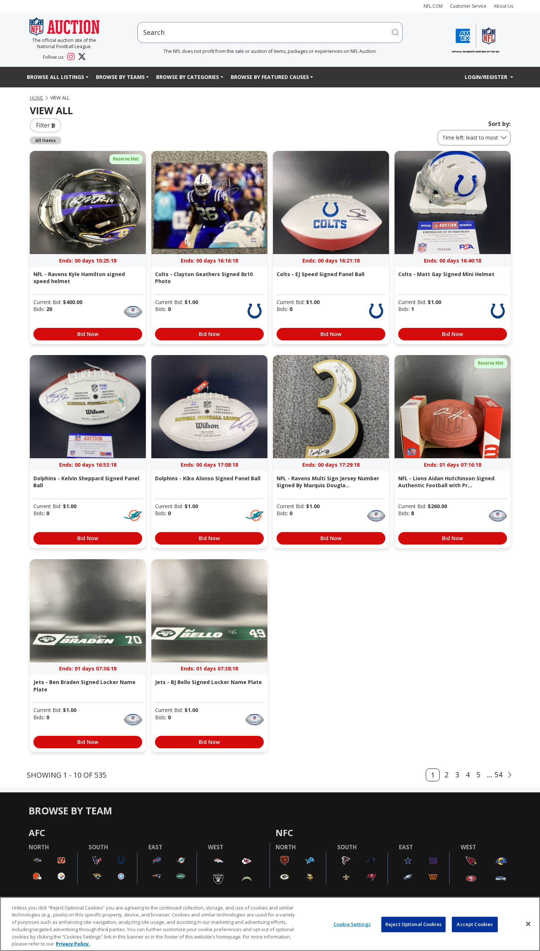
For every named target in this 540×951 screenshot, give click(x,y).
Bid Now (87, 333)
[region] (270, 924)
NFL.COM (433, 6)
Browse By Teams (120, 76)
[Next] (509, 774)
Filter (43, 125)
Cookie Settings (352, 924)
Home (36, 98)
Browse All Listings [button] (55, 76)
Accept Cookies (475, 924)
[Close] (528, 924)
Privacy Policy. (73, 943)
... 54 (495, 775)
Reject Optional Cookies (413, 924)
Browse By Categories (187, 76)
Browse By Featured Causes (270, 76)
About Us (503, 6)
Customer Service (468, 6)
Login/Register (487, 76)
